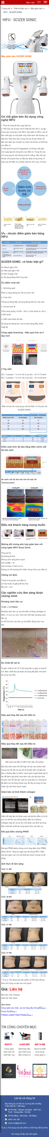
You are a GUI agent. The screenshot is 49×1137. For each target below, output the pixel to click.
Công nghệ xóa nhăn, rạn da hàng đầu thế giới (20, 1007)
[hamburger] (2, 2)
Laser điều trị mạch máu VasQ (24, 1044)
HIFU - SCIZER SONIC (12, 12)
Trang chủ (6, 8)
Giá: (11, 989)
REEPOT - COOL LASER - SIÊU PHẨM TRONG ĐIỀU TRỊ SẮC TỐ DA (9, 1044)
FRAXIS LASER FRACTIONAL (13, 1015)
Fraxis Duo (5, 1011)
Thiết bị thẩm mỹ (20, 8)
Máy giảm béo (36, 8)
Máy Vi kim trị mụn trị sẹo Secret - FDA (40, 1044)
